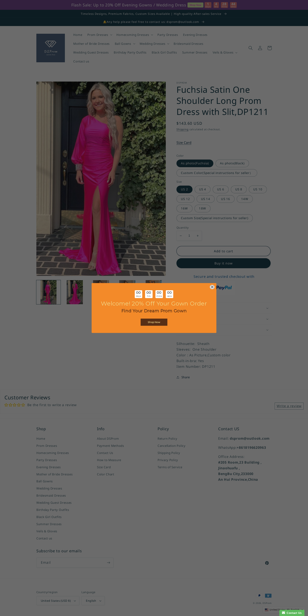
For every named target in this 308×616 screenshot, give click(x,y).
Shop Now (154, 322)
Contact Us (293, 612)
